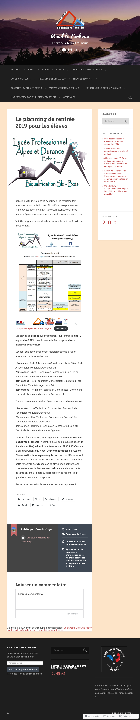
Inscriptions (81, 79)
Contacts (69, 97)
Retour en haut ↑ (122, 713)
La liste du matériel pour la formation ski (76, 543)
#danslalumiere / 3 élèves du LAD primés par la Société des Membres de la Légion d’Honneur (116, 162)
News (31, 69)
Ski (44, 69)
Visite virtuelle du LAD (64, 88)
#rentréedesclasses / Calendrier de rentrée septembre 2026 (114, 141)
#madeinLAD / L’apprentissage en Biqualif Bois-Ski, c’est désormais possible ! (116, 190)
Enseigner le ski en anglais (104, 88)
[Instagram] (70, 49)
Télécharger (61, 328)
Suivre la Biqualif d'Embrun (23, 669)
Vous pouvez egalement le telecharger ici (33, 328)
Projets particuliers (52, 79)
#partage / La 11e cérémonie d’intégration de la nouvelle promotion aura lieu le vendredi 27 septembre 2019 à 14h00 (76, 557)
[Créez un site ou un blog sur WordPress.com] (8, 714)
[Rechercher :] (115, 121)
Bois (59, 69)
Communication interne (26, 88)
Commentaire (72, 614)
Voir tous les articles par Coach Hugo (35, 539)
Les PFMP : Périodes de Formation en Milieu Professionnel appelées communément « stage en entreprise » (116, 176)
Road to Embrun (70, 36)
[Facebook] (64, 49)
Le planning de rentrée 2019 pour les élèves (45, 122)
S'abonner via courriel (22, 647)
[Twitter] (76, 49)
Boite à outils (20, 79)
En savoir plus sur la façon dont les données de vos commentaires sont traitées (49, 629)
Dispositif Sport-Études (87, 69)
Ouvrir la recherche (130, 97)
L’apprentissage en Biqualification (33, 97)
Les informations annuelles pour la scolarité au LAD (116, 151)
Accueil (16, 69)
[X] (104, 222)
